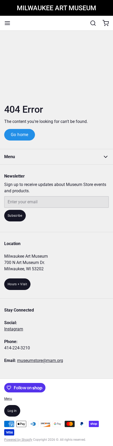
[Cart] (103, 23)
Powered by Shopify (18, 440)
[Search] (91, 23)
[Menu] (9, 23)
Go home (19, 134)
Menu (8, 399)
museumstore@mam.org (40, 360)
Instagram (13, 328)
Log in (12, 411)
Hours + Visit (17, 284)
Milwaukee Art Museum (56, 8)
